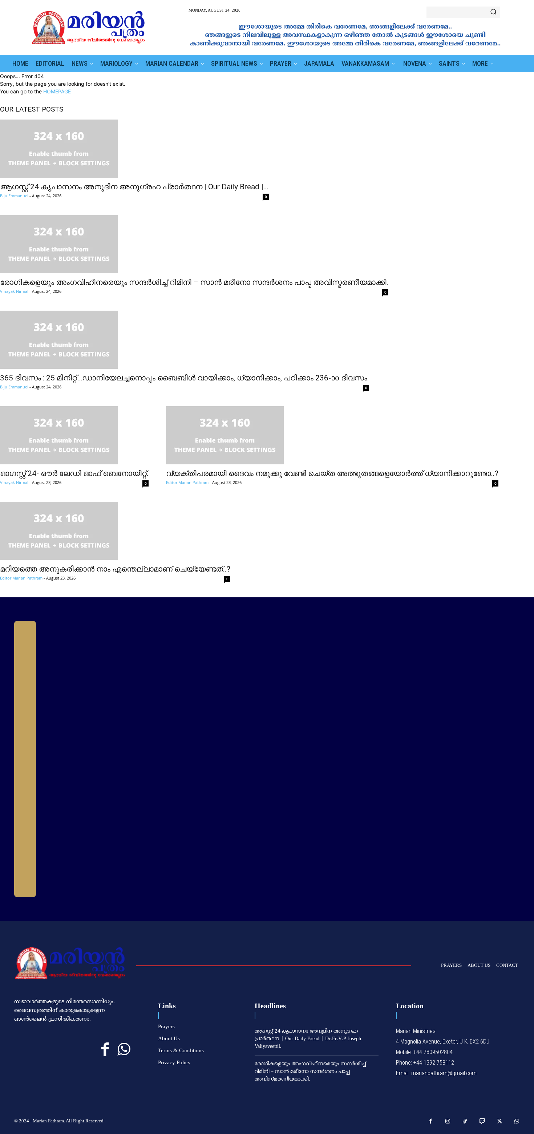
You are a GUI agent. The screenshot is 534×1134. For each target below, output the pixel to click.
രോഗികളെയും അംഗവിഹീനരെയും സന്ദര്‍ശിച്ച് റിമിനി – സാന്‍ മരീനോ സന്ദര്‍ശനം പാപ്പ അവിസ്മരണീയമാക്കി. (194, 282)
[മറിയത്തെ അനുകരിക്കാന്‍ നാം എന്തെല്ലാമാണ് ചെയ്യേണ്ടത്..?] (115, 531)
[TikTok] (465, 1122)
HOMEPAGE (57, 91)
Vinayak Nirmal (14, 291)
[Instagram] (448, 1122)
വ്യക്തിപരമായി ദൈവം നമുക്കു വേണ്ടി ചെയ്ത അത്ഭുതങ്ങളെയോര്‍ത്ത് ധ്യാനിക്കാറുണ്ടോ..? (332, 473)
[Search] (493, 12)
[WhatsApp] (123, 1049)
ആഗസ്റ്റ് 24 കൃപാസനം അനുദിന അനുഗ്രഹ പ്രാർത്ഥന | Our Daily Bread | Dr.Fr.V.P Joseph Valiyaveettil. (308, 1039)
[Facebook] (105, 1049)
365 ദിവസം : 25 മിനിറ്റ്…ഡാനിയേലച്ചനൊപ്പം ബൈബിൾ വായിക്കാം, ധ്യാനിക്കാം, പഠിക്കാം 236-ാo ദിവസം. (184, 378)
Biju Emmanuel (14, 195)
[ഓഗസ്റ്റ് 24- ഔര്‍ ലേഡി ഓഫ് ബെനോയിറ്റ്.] (74, 435)
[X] (499, 1122)
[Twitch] (482, 1122)
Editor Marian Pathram (187, 482)
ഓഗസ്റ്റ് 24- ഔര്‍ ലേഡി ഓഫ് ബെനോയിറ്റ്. (74, 473)
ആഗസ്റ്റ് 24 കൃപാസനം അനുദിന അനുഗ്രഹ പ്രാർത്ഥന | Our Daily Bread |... (134, 186)
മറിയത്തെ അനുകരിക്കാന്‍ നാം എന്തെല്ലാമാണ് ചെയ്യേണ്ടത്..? (115, 569)
